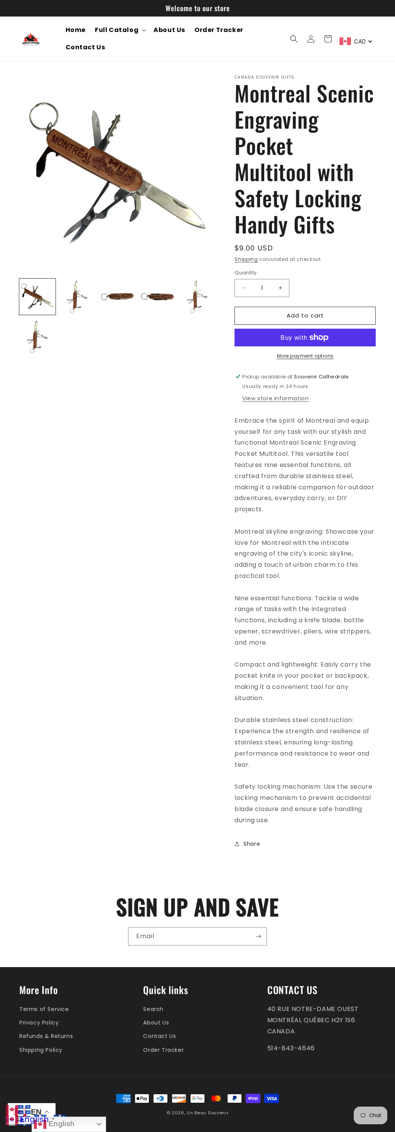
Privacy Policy (39, 1022)
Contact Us (159, 1036)
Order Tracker (163, 1050)
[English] (12, 1109)
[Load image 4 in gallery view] (157, 297)
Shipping (246, 259)
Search (153, 1009)
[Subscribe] (258, 936)
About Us (156, 1022)
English (60, 1124)
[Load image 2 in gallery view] (77, 297)
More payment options (305, 356)
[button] (119, 30)
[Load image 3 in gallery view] (117, 297)
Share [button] (251, 844)
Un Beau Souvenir (207, 1113)
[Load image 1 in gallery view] (37, 297)
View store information (275, 398)
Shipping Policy (40, 1050)
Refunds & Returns (46, 1036)
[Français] (24, 1109)
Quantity (246, 272)
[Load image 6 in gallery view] (37, 337)
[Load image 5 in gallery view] (197, 297)
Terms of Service (44, 1009)
